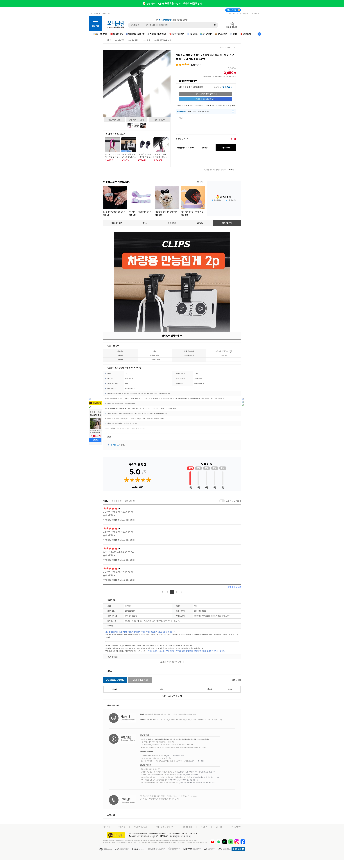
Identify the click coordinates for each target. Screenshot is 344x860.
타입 (181, 117)
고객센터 (254, 13)
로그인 (229, 13)
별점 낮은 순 (130, 500)
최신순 (105, 500)
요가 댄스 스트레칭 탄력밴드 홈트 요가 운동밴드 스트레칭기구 (148, 212)
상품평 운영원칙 (234, 587)
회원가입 (236, 13)
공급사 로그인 (105, 13)
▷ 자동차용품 (133, 40)
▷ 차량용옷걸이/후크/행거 (163, 40)
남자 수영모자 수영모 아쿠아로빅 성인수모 (194, 212)
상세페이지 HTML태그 (136, 120)
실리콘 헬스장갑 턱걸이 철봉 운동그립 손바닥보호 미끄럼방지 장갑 (123, 212)
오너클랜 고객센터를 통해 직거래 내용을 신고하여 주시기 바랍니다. (202, 651)
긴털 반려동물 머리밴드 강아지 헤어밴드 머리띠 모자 (171, 212)
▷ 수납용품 (146, 40)
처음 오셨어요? (245, 13)
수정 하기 (111, 815)
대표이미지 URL (114, 120)
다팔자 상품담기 (159, 120)
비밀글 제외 (236, 680)
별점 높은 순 (117, 500)
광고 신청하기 (95, 13)
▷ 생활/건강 (119, 40)
